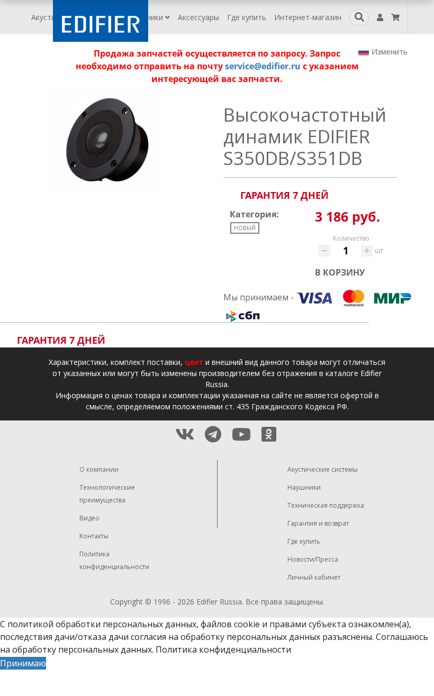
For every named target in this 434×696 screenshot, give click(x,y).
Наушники (146, 17)
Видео (89, 518)
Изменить (390, 52)
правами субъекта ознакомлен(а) (339, 624)
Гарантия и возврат (318, 523)
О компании (99, 469)
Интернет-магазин (307, 17)
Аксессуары (198, 17)
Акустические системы (322, 469)
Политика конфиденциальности (223, 649)
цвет (194, 362)
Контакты (93, 536)
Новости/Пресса (312, 559)
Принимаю (23, 663)
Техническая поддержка (325, 505)
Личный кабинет (313, 577)
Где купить (246, 17)
